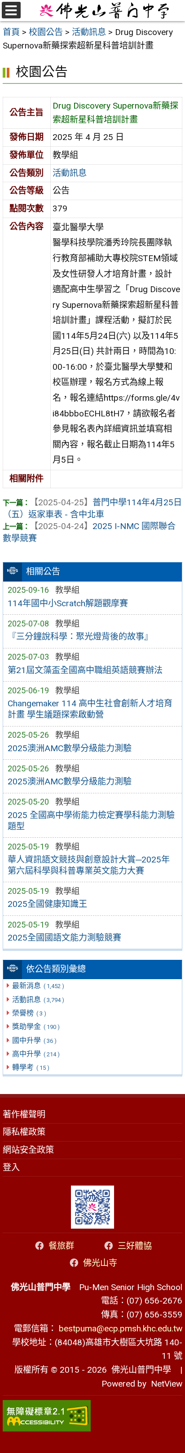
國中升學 (34, 1040)
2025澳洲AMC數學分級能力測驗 (70, 748)
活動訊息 (38, 999)
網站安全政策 (28, 1150)
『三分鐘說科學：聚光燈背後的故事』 (80, 636)
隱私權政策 (24, 1132)
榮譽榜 (29, 1013)
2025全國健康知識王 (47, 904)
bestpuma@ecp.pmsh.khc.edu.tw (120, 1328)
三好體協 (135, 1246)
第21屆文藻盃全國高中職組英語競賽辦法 (85, 670)
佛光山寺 (100, 1263)
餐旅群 (61, 1246)
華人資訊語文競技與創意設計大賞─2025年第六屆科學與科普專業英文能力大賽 (89, 865)
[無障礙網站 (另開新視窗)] (92, 1415)
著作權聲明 (24, 1114)
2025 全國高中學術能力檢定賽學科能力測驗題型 (91, 821)
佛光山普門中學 (139, 1370)
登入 (11, 1167)
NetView (166, 1384)
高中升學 (35, 1054)
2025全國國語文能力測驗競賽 (64, 937)
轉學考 (30, 1067)
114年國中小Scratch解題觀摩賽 (68, 603)
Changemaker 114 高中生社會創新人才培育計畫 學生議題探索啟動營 (90, 709)
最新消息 (38, 985)
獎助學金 (35, 1026)
